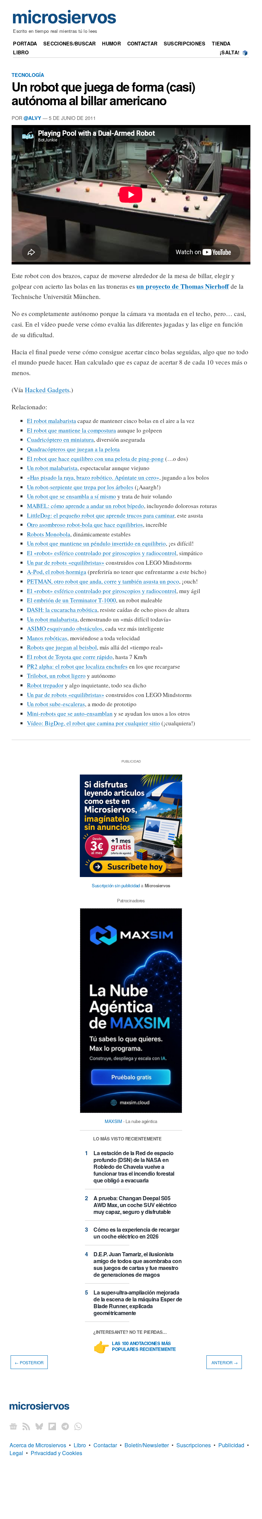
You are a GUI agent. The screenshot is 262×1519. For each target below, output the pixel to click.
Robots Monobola (48, 534)
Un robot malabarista (52, 468)
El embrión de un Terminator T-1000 (71, 600)
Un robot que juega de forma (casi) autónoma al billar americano (103, 93)
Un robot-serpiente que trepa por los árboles (80, 487)
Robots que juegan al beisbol (62, 647)
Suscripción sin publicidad (116, 885)
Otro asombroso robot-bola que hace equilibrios (85, 525)
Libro (20, 52)
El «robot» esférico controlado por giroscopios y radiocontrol (101, 553)
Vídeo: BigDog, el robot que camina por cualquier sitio (93, 723)
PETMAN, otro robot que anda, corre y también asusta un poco (103, 581)
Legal (16, 1453)
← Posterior (29, 1362)
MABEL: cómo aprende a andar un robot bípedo (85, 506)
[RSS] (26, 1426)
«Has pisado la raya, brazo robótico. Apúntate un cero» (93, 477)
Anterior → (224, 1362)
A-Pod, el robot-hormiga (56, 572)
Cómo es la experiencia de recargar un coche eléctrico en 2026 (136, 1233)
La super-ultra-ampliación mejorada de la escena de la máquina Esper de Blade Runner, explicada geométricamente (137, 1302)
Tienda (221, 43)
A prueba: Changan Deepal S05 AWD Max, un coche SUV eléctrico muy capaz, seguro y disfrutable (135, 1205)
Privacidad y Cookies (56, 1453)
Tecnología (28, 74)
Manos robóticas (47, 638)
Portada (25, 43)
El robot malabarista (51, 421)
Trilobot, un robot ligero (56, 676)
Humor (111, 43)
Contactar (142, 43)
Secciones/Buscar (69, 43)
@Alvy (32, 117)
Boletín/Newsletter (147, 1445)
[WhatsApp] (78, 1426)
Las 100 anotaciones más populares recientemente (144, 1346)
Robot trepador (45, 685)
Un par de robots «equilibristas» (65, 562)
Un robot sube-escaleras (56, 704)
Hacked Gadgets (47, 389)
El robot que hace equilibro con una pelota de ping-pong (95, 459)
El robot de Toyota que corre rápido (70, 657)
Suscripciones (185, 43)
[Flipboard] (52, 1426)
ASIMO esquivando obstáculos (64, 628)
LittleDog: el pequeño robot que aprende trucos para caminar (100, 515)
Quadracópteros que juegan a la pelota (73, 449)
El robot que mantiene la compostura (71, 430)
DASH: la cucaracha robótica (62, 610)
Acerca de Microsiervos (38, 1445)
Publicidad (231, 1445)
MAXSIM (113, 1121)
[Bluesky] (39, 1426)
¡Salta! (229, 52)
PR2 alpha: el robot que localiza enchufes (77, 666)
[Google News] (13, 1426)
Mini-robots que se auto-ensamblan (70, 713)
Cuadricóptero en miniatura (60, 439)
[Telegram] (65, 1426)
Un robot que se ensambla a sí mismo (71, 496)
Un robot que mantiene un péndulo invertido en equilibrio (96, 543)
